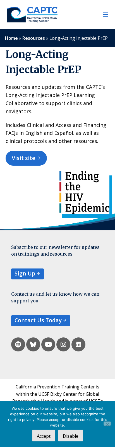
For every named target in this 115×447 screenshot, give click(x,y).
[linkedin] (78, 344)
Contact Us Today (38, 320)
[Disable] (107, 423)
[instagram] (63, 344)
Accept (44, 436)
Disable (70, 436)
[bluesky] (33, 344)
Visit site (23, 158)
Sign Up (25, 273)
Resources (33, 38)
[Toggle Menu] (83, 14)
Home (11, 38)
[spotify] (18, 344)
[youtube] (48, 344)
